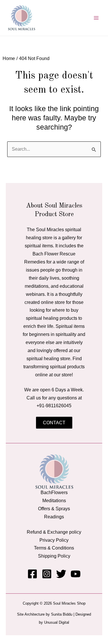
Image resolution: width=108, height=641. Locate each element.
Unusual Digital (56, 622)
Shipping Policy (54, 555)
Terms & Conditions (54, 547)
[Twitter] (61, 573)
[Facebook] (32, 573)
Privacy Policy (54, 540)
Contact (54, 422)
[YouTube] (75, 573)
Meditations (54, 500)
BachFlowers (54, 492)
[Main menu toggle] (96, 18)
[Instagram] (46, 573)
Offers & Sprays (54, 508)
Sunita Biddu (61, 614)
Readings (54, 516)
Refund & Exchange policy (54, 532)
